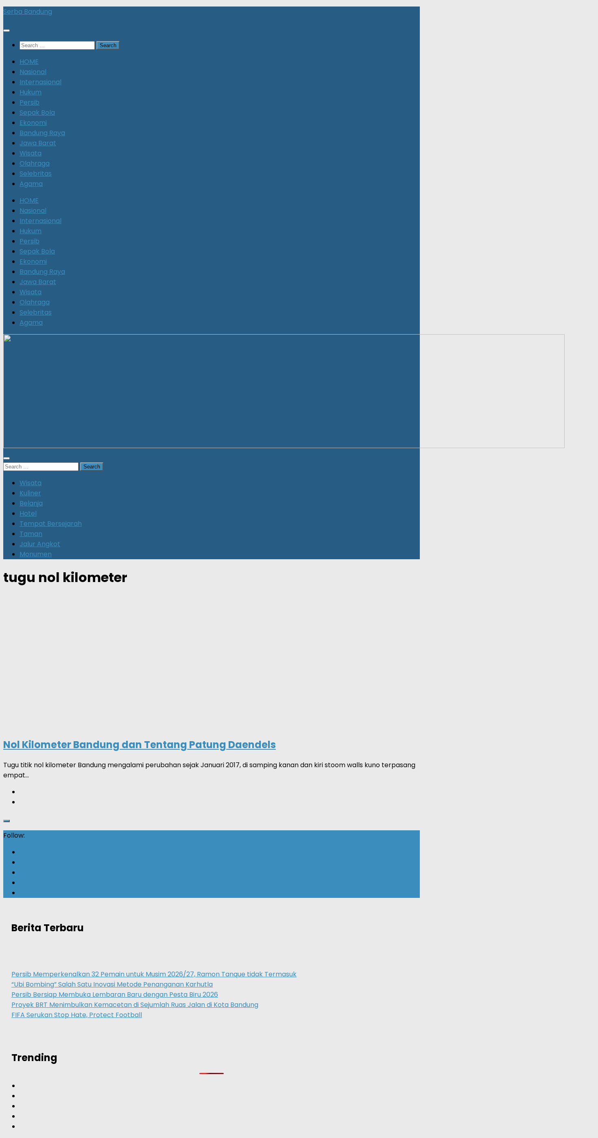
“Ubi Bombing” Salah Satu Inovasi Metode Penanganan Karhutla (112, 984)
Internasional (40, 82)
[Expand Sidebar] (6, 821)
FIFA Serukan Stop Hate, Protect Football (76, 1015)
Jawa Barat (38, 143)
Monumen (36, 554)
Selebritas (36, 173)
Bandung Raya (42, 133)
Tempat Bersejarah (51, 523)
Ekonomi (33, 122)
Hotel (28, 513)
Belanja (31, 503)
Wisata (30, 153)
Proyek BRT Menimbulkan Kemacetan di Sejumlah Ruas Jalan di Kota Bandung (134, 1004)
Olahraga (35, 163)
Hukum (30, 92)
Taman (31, 533)
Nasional (33, 72)
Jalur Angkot (40, 544)
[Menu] (6, 30)
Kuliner (30, 493)
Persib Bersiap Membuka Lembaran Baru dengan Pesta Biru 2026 (114, 994)
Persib (29, 102)
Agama (31, 183)
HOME (29, 61)
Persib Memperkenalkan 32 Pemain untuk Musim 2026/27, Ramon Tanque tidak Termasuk (154, 974)
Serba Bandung (27, 11)
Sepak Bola (37, 112)
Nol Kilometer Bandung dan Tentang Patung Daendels (139, 744)
